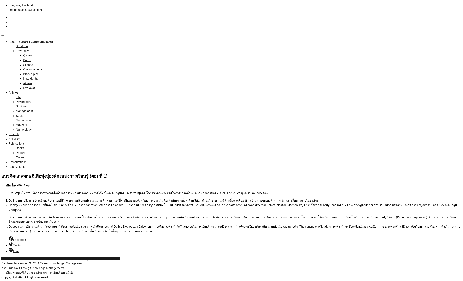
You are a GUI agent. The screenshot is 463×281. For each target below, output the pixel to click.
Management (24, 111)
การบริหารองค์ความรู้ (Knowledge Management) (32, 268)
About (31, 41)
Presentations (17, 162)
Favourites (22, 50)
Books (27, 60)
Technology (23, 120)
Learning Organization (47, 258)
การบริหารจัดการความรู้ (17, 258)
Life (18, 97)
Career (44, 263)
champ (10, 263)
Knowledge (57, 263)
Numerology (24, 129)
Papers (20, 152)
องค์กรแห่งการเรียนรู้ (74, 258)
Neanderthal (31, 78)
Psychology (23, 101)
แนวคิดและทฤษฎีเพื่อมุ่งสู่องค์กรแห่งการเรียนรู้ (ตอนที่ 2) (37, 272)
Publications (17, 143)
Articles (13, 92)
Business (22, 106)
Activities (14, 138)
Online (20, 157)
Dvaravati (29, 88)
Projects (14, 134)
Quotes (27, 55)
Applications (17, 166)
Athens (27, 83)
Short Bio (22, 46)
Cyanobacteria (32, 69)
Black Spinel (31, 74)
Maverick (21, 124)
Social (20, 115)
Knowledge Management (104, 258)
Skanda (28, 64)
